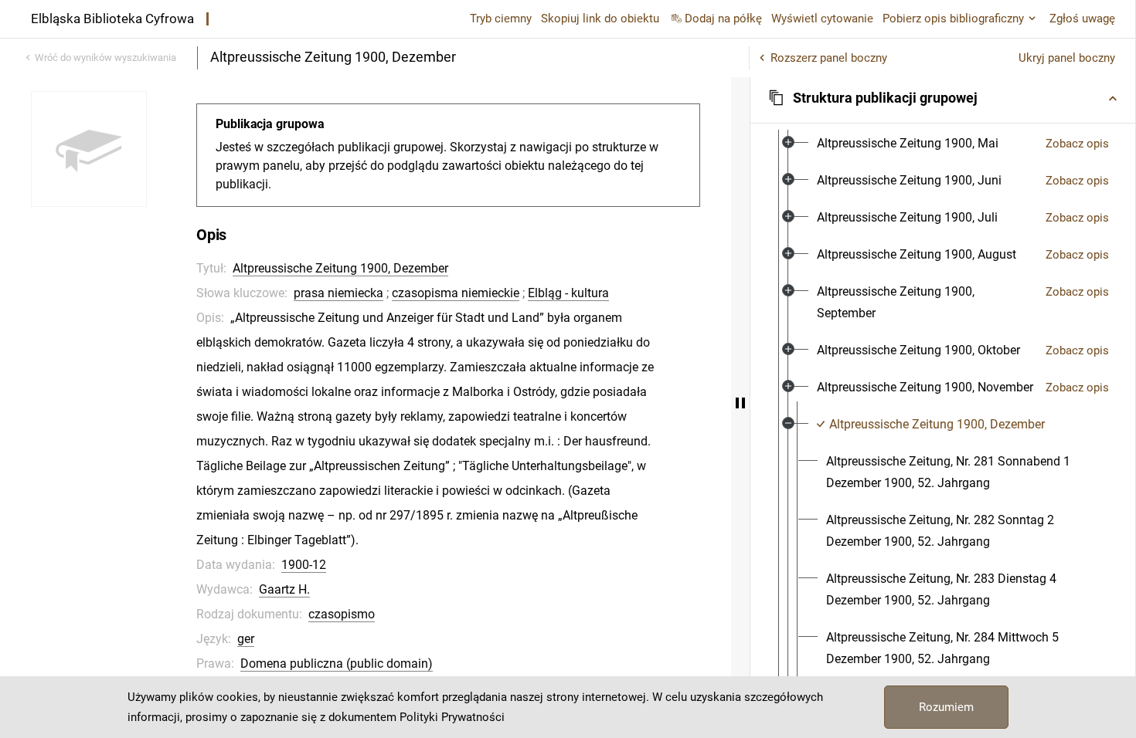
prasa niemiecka (338, 293)
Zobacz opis (1077, 144)
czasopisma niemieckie (455, 293)
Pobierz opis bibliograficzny (953, 18)
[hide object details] (740, 403)
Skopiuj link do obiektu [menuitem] (600, 18)
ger (245, 638)
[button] (942, 98)
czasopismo (341, 614)
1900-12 (303, 564)
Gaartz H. (284, 589)
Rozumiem (946, 707)
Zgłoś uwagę (1082, 18)
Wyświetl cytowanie (822, 18)
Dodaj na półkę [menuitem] (723, 18)
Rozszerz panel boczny (828, 58)
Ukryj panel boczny (1067, 58)
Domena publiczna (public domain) (336, 663)
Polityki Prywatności (452, 717)
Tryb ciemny (501, 18)
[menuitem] (907, 143)
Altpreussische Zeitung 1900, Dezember (340, 268)
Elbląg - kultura (568, 293)
